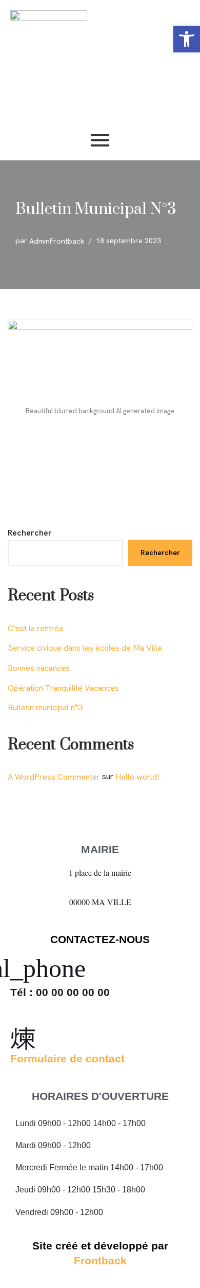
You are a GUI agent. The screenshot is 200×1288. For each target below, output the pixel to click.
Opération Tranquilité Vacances (63, 688)
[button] (186, 39)
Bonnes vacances (39, 668)
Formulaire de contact (67, 1058)
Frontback (100, 1260)
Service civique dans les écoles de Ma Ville (85, 648)
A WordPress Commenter (54, 776)
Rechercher (30, 532)
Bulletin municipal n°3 (45, 708)
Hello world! (137, 776)
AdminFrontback (57, 241)
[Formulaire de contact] (23, 1038)
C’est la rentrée (36, 628)
